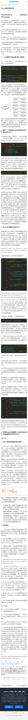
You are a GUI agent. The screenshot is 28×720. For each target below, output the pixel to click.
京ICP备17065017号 (8, 712)
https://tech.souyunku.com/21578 (10, 663)
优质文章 (14, 4)
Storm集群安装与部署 (6, 685)
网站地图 (20, 715)
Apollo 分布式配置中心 (22, 685)
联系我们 (8, 706)
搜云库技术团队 (14, 2)
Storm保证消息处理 (7, 8)
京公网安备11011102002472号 (18, 712)
